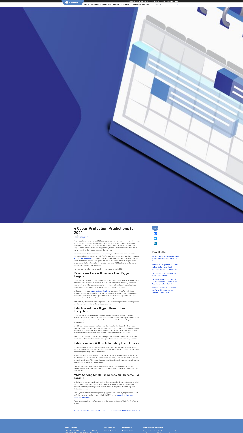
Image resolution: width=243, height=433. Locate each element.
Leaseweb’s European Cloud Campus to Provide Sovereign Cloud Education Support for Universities (165, 267)
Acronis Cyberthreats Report (84, 258)
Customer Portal (172, 1)
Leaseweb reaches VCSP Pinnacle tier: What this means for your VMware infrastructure (164, 290)
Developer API (155, 1)
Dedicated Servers (127, 431)
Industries (106, 4)
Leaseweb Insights (80, 238)
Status (163, 1)
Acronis (104, 254)
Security (145, 4)
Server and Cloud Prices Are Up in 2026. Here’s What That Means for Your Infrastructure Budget (164, 281)
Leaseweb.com (133, 1)
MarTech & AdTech (110, 431)
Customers (125, 4)
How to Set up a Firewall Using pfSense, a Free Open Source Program (125, 410)
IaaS (86, 4)
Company (115, 4)
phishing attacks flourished (100, 291)
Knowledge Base (144, 1)
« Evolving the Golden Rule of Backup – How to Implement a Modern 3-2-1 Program (89, 410)
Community (136, 4)
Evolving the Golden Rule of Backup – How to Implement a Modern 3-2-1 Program (165, 258)
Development (95, 4)
